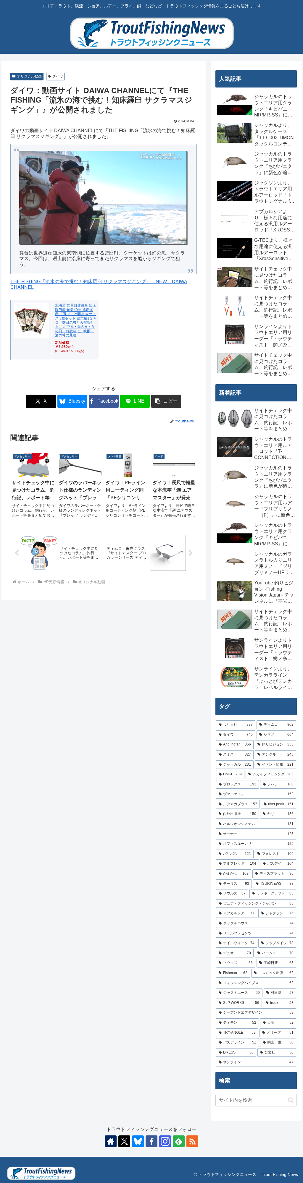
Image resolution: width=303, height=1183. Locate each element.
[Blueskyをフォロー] (138, 1141)
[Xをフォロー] (124, 1141)
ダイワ (57, 76)
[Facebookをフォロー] (151, 1141)
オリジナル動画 (29, 76)
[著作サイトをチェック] (111, 1141)
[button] (166, 401)
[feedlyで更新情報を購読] (179, 1141)
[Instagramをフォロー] (165, 1141)
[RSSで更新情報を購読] (192, 1141)
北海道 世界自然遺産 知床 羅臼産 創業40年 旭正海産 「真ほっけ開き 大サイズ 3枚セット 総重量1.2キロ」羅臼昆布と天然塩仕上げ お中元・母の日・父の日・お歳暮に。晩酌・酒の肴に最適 (75, 320)
